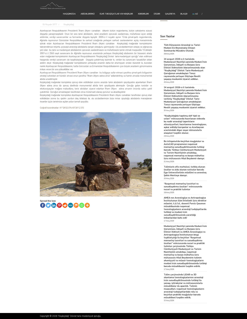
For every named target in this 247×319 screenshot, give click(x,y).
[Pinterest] (59, 205)
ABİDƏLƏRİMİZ (88, 13)
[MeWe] (70, 205)
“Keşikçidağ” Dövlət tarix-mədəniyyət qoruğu (79, 316)
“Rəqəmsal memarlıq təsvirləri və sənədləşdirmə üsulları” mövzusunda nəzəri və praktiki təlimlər (183, 186)
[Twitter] (48, 205)
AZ (196, 13)
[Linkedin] (53, 205)
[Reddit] (64, 205)
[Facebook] (42, 205)
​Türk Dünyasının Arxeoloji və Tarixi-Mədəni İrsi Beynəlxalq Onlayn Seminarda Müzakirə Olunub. (182, 48)
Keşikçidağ (69, 24)
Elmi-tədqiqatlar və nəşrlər (116, 13)
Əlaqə (183, 13)
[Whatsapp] (81, 205)
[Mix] (76, 205)
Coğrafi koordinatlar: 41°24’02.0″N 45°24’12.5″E (62, 107)
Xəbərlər (143, 13)
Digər (157, 13)
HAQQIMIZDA (69, 13)
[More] (87, 205)
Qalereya (170, 13)
